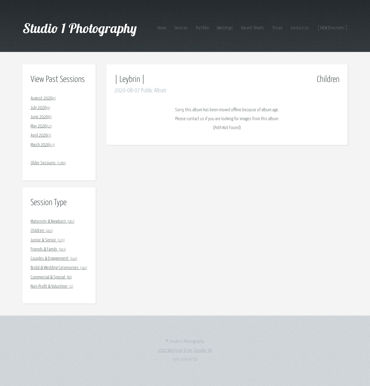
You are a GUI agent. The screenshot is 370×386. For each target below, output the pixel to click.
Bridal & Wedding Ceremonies (59, 268)
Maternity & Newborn (52, 221)
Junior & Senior (48, 240)
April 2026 (41, 135)
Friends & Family (48, 249)
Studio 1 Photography (81, 27)
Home (161, 28)
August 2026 (43, 98)
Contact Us (300, 28)
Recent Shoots (252, 28)
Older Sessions (48, 163)
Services (181, 28)
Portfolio (202, 28)
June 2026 (41, 117)
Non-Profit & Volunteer (52, 286)
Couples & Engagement (54, 258)
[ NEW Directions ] (332, 28)
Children (42, 230)
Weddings (225, 28)
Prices (277, 28)
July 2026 (40, 108)
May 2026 (41, 126)
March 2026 (43, 145)
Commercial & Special (51, 277)
